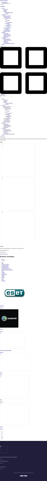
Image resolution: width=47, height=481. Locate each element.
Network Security (7, 107)
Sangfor (1, 329)
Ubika (8, 20)
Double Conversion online (6, 268)
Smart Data (6, 41)
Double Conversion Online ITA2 (7, 269)
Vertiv (3, 279)
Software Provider (7, 31)
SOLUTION (4, 128)
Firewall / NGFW (8, 18)
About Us (5, 10)
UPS (2, 278)
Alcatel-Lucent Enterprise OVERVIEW (5, 350)
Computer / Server (5, 265)
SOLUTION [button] (4, 37)
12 (2, 436)
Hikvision (3, 273)
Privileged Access (8, 116)
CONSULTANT (6, 33)
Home (3, 259)
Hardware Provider (7, 30)
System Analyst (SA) (7, 34)
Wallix (8, 26)
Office (3, 276)
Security (3, 277)
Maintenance (6, 36)
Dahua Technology (5, 267)
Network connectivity (7, 15)
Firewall (3, 272)
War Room (4, 280)
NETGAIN (7, 29)
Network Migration (7, 39)
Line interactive (4, 274)
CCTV (3, 263)
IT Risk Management (7, 35)
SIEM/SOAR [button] (7, 23)
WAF (6, 109)
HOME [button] (3, 8)
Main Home (6, 9)
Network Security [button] (7, 17)
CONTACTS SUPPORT (9, 12)
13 (2, 437)
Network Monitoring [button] (7, 28)
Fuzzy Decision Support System (9, 43)
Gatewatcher (9, 22)
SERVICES (3, 123)
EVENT (3, 44)
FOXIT (1, 372)
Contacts (7, 13)
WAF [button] (6, 19)
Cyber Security (6, 42)
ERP (2, 271)
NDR (6, 112)
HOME (3, 98)
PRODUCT (3, 105)
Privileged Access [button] (8, 25)
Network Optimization (7, 40)
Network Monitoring (7, 118)
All (2, 262)
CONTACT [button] (5, 11)
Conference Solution (5, 266)
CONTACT (5, 102)
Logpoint (8, 24)
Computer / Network (5, 264)
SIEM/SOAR (7, 114)
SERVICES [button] (3, 32)
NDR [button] (6, 21)
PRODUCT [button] (3, 14)
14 (2, 438)
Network (3, 275)
